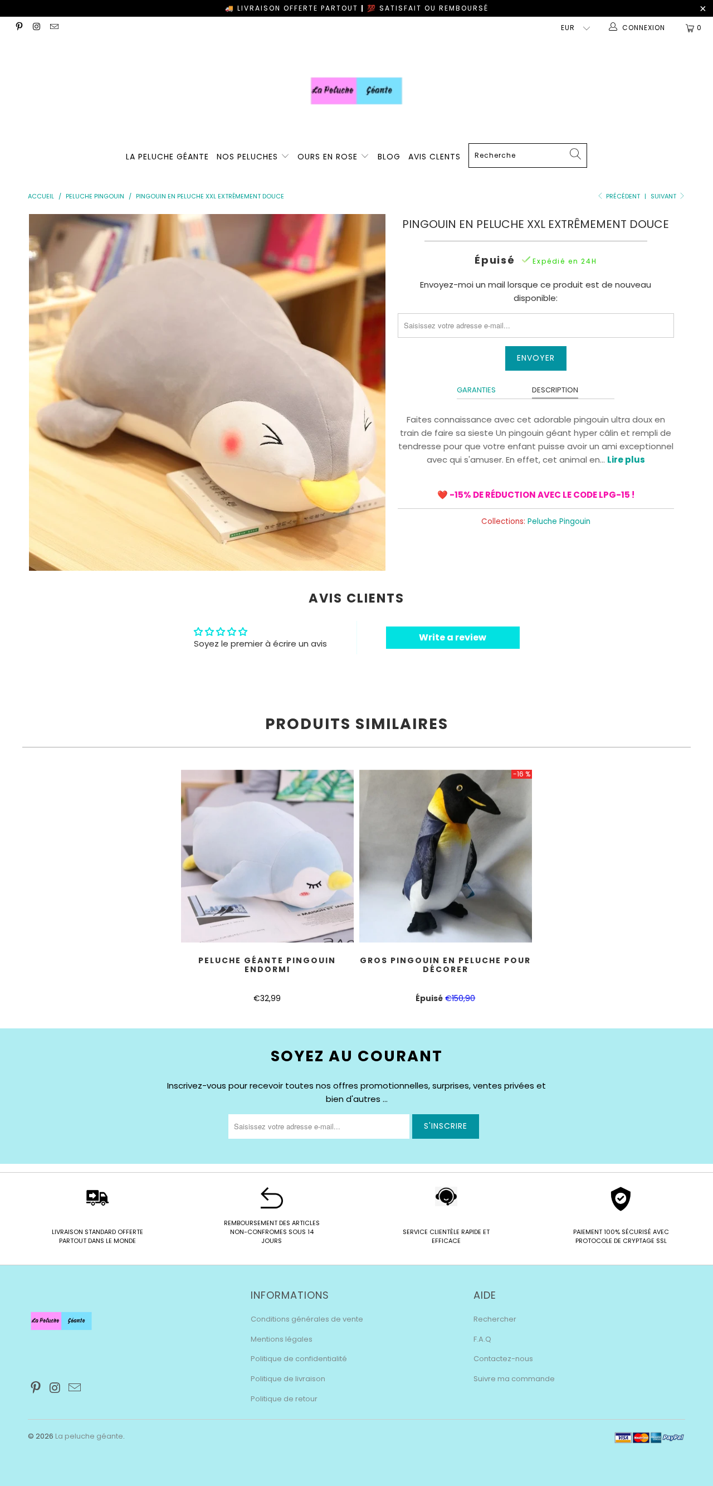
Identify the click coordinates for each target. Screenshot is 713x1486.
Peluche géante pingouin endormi (267, 856)
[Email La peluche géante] (53, 27)
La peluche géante (89, 1436)
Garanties (476, 390)
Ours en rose (328, 156)
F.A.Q (482, 1339)
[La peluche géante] (356, 91)
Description (555, 390)
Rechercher (494, 1319)
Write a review (452, 637)
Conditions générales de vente (307, 1319)
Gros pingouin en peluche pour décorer (445, 856)
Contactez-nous (503, 1358)
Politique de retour (284, 1398)
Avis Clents (434, 156)
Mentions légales (281, 1339)
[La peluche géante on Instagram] (36, 27)
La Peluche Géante (167, 156)
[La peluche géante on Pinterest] (18, 27)
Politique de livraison (288, 1378)
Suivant (664, 196)
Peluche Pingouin (559, 521)
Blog (389, 156)
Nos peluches (249, 156)
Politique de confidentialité (299, 1358)
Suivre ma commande (514, 1378)
